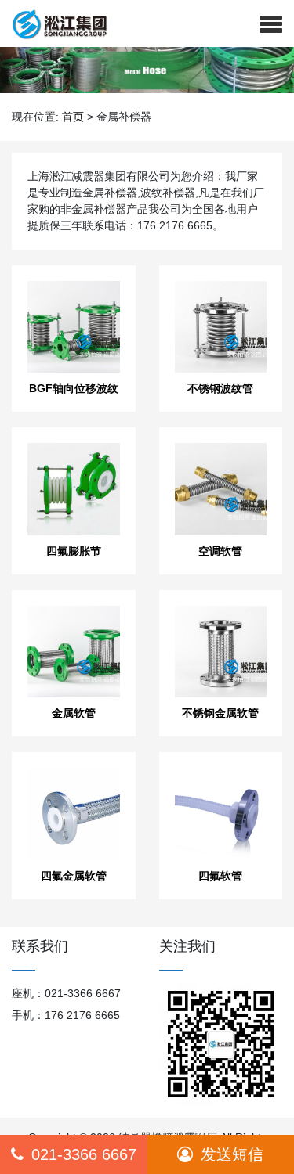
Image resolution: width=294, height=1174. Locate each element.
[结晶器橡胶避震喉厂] (53, 23)
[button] (271, 23)
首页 (73, 116)
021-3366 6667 (83, 1154)
